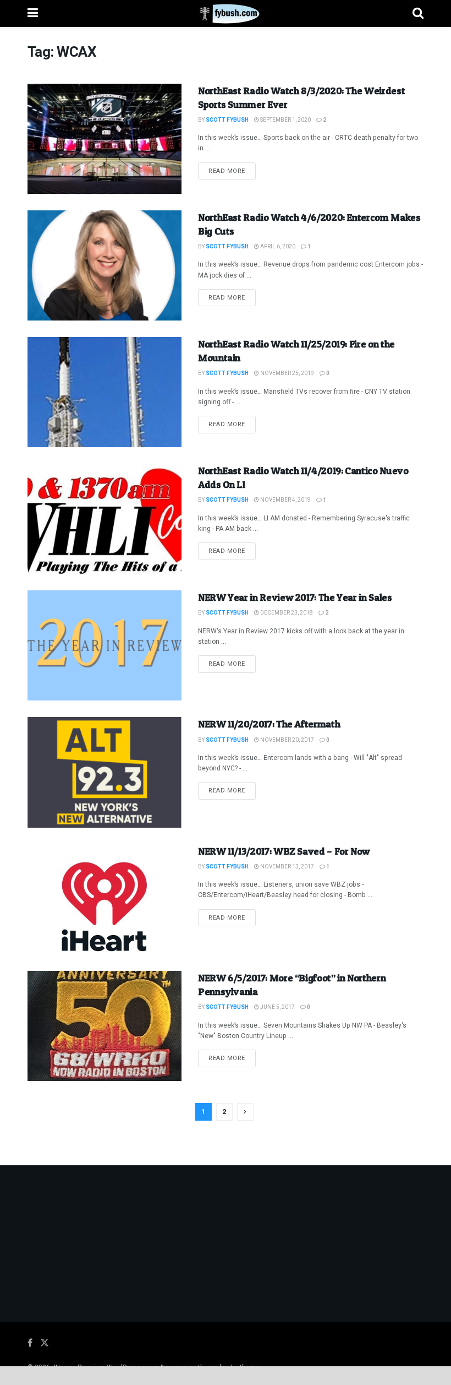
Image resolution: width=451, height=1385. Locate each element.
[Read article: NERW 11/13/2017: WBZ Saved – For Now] (105, 899)
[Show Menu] (33, 13)
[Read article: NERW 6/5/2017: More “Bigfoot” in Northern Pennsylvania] (105, 1026)
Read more (232, 171)
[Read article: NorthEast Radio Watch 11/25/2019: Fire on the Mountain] (105, 392)
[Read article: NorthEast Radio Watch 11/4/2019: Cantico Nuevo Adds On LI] (105, 519)
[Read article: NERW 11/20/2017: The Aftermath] (105, 772)
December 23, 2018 (286, 613)
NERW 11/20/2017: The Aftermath (269, 724)
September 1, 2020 (285, 120)
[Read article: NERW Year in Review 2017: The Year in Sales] (105, 645)
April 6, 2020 (277, 247)
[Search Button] (418, 13)
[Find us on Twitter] (44, 1343)
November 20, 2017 (286, 740)
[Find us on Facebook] (30, 1343)
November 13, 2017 (286, 867)
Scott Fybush (227, 120)
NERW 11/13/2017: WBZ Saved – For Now (284, 851)
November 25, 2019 (286, 373)
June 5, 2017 (277, 1007)
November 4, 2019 (285, 500)
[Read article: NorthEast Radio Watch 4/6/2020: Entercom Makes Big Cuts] (105, 265)
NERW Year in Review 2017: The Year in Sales (295, 597)
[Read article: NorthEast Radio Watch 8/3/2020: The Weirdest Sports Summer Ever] (105, 139)
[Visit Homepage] (225, 14)
